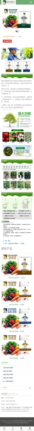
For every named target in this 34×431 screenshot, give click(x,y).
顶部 (29, 430)
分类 (21, 430)
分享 (4, 430)
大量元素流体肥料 (8, 374)
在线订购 (8, 41)
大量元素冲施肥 (7, 371)
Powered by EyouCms (11, 422)
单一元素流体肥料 (8, 381)
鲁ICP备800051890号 (22, 422)
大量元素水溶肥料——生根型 (16, 277)
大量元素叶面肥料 (8, 378)
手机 (13, 430)
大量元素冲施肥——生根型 (16, 304)
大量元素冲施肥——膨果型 (16, 331)
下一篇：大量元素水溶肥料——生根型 (13, 243)
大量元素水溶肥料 (8, 367)
